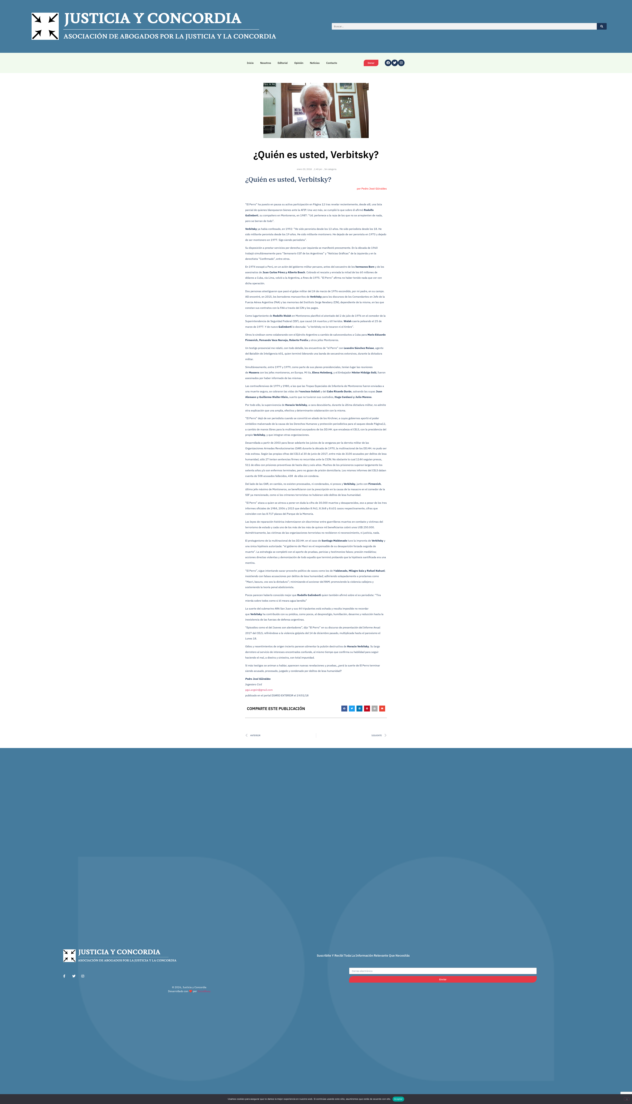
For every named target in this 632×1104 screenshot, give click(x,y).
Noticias (315, 62)
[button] (344, 708)
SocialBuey (204, 991)
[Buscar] (602, 26)
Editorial (283, 62)
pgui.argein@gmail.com (259, 689)
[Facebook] (388, 63)
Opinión (298, 62)
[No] (627, 1098)
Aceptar (398, 1099)
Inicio (250, 62)
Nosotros (265, 62)
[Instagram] (401, 63)
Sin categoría (330, 169)
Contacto (331, 62)
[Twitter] (394, 63)
